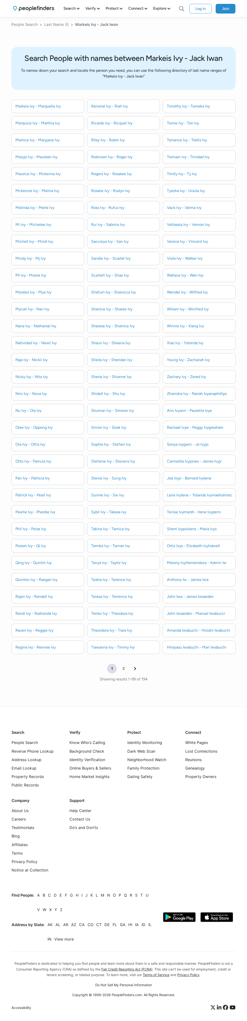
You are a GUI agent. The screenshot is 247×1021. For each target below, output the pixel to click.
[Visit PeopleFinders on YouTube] (232, 1008)
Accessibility (21, 1008)
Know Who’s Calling (87, 742)
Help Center (80, 810)
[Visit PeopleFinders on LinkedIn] (220, 1008)
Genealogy (195, 768)
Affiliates (20, 844)
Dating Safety (139, 776)
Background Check (86, 751)
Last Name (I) (56, 24)
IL (149, 924)
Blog (16, 836)
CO (90, 924)
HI (130, 924)
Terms (17, 853)
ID (143, 924)
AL (57, 924)
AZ (73, 924)
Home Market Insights (89, 776)
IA (137, 924)
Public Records (25, 785)
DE (107, 924)
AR (65, 924)
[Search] (181, 9)
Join (225, 8)
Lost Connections (201, 751)
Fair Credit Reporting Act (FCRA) (126, 969)
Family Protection (143, 768)
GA (122, 924)
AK (50, 924)
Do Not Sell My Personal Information (123, 985)
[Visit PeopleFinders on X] (213, 1008)
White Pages (196, 742)
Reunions (193, 759)
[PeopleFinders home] (34, 8)
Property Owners (200, 776)
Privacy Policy (24, 861)
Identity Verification (87, 759)
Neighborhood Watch (146, 759)
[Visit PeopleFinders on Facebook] (226, 1008)
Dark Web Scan (141, 751)
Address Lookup (26, 759)
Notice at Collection (30, 870)
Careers (19, 819)
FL (115, 924)
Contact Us (79, 819)
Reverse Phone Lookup (33, 751)
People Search (24, 24)
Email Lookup (24, 768)
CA (82, 924)
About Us (20, 810)
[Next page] (135, 668)
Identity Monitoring (144, 742)
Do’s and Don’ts (83, 827)
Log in (200, 8)
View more (64, 939)
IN (49, 939)
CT (99, 924)
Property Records (28, 776)
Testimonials (23, 827)
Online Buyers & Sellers (90, 768)
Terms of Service (156, 975)
